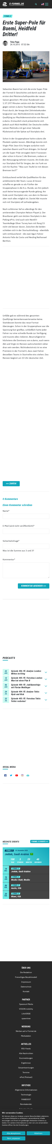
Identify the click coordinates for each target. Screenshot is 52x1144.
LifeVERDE (26, 1013)
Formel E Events (38, 841)
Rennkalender (26, 1104)
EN (42, 4)
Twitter (11, 775)
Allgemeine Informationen (26, 1090)
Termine (26, 1072)
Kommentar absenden (32, 586)
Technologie (26, 1094)
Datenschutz (26, 986)
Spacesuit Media (26, 1004)
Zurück (12, 483)
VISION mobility (26, 1009)
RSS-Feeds (26, 1048)
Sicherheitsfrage (11, 540)
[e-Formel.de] (13, 4)
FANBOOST (26, 1099)
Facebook (5, 775)
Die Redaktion (26, 972)
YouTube (16, 775)
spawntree (26, 1018)
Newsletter (28, 775)
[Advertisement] (26, 396)
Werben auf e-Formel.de (26, 1031)
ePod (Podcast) (26, 1077)
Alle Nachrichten (26, 1053)
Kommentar (9, 559)
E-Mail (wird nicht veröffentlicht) (18, 525)
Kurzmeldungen (26, 1058)
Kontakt (26, 991)
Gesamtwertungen (26, 1067)
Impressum (26, 982)
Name (7, 510)
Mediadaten (26, 1036)
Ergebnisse (26, 1063)
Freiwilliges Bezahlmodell (26, 977)
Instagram (22, 775)
